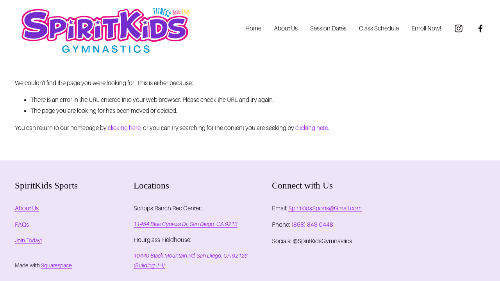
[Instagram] (458, 28)
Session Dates (328, 28)
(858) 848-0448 (312, 224)
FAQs (22, 224)
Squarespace (56, 265)
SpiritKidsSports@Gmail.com (325, 208)
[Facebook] (480, 28)
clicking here (124, 127)
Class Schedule (379, 28)
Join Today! (28, 240)
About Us (286, 28)
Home (253, 28)
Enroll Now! (426, 28)
